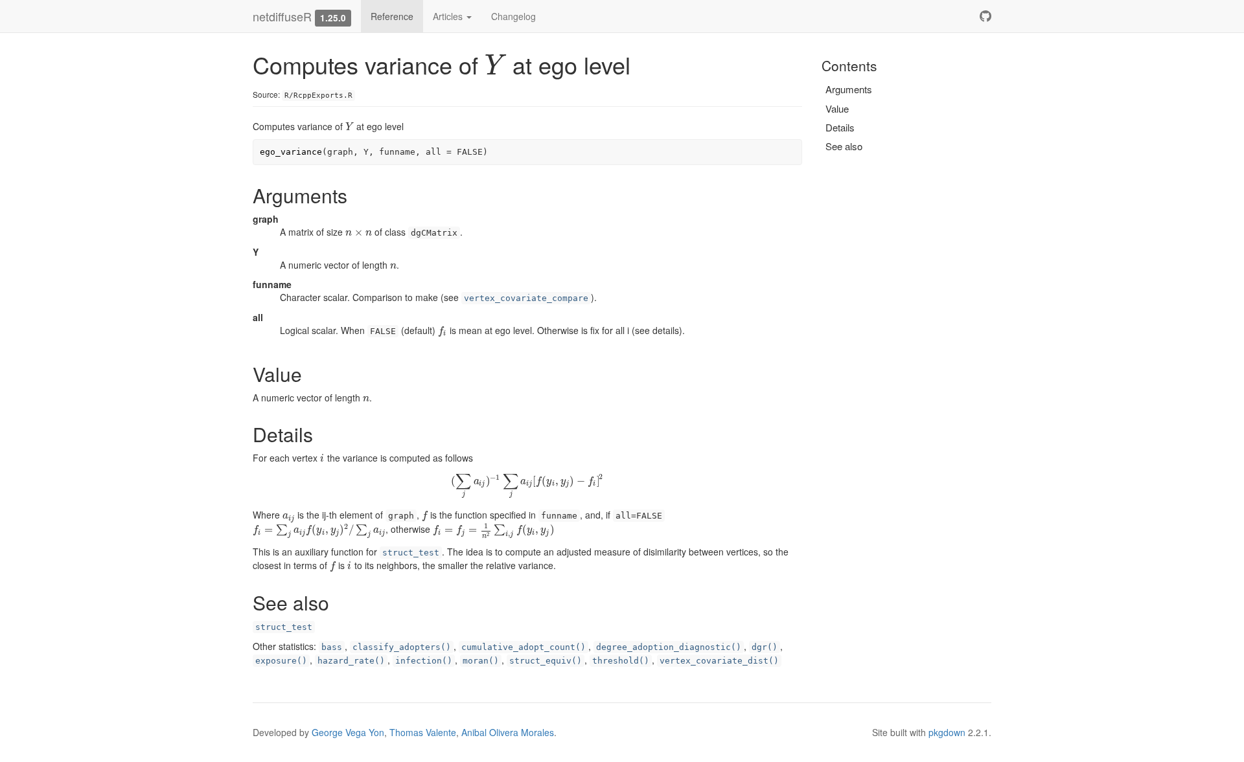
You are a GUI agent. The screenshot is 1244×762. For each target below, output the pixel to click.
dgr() (765, 647)
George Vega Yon (348, 732)
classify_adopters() (401, 647)
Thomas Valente (422, 732)
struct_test (410, 552)
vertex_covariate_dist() (719, 661)
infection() (423, 661)
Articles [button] (449, 16)
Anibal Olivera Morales (507, 732)
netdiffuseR (282, 16)
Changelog (513, 16)
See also (843, 146)
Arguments (848, 89)
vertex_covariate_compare (526, 298)
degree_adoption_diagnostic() (668, 647)
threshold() (620, 661)
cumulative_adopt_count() (523, 647)
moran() (481, 661)
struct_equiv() (545, 661)
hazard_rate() (351, 661)
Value (837, 108)
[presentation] (495, 64)
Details (840, 127)
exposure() (281, 661)
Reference (392, 16)
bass (331, 647)
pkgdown (946, 732)
